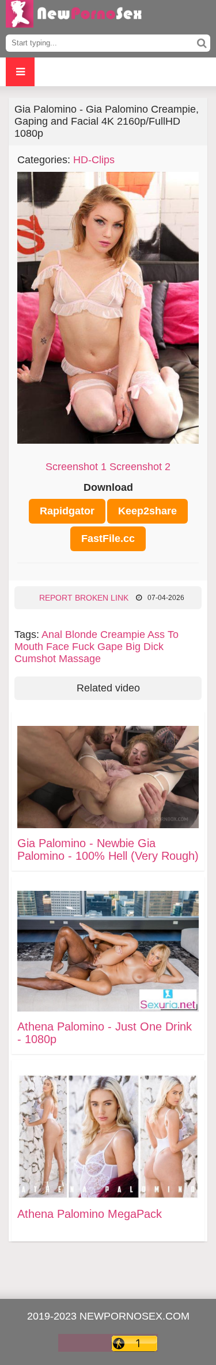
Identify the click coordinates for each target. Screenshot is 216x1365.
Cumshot (35, 658)
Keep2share (147, 511)
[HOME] (75, 17)
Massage (80, 658)
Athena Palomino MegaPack (89, 1214)
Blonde (81, 634)
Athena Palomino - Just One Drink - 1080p (104, 1032)
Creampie (122, 634)
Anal (51, 634)
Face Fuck (70, 646)
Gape (110, 646)
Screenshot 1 (76, 466)
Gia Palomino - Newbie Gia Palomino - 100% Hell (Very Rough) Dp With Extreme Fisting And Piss (108, 849)
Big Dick (145, 646)
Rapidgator (67, 511)
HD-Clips (94, 160)
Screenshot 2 (139, 466)
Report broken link (83, 597)
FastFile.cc (108, 538)
